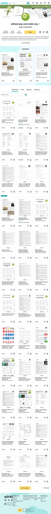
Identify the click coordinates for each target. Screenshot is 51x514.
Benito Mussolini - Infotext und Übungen (41, 378)
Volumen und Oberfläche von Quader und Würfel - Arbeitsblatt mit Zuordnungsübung (8, 442)
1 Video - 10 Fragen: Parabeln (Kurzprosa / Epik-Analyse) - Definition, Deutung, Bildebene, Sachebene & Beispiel (41, 184)
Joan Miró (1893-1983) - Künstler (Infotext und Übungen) (8, 184)
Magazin (15, 497)
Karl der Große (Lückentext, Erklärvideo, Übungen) (24, 378)
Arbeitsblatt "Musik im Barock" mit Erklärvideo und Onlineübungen (40, 120)
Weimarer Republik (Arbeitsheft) (6, 378)
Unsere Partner (26, 499)
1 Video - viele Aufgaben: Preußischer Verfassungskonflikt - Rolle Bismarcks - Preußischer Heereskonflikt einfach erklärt (41, 410)
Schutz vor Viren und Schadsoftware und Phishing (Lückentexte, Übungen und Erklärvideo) (41, 314)
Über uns (15, 499)
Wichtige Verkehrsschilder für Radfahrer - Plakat (8, 346)
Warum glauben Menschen (8, 314)
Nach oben (46, 488)
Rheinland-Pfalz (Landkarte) (22, 442)
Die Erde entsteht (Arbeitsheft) (23, 410)
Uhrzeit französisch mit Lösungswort (24, 346)
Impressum (43, 497)
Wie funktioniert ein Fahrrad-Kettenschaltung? (25, 314)
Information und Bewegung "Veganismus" (8, 474)
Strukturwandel (5, 250)
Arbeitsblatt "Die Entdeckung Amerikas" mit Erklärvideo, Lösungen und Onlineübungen (7, 73)
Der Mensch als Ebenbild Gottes (8, 120)
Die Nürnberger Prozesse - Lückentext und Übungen (41, 152)
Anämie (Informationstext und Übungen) (41, 282)
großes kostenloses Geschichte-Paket (23, 120)
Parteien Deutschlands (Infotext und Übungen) (40, 346)
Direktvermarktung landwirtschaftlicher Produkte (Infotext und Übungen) (24, 250)
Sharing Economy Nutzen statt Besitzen (41, 218)
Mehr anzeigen (26, 42)
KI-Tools (15, 505)
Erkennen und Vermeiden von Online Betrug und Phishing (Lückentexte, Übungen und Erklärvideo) (8, 282)
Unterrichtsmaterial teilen (28, 497)
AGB (41, 499)
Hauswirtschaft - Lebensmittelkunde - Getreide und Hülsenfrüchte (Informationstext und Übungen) (40, 474)
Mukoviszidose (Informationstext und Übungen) (40, 250)
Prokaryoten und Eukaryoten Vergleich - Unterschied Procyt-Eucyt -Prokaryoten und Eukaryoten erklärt (8, 152)
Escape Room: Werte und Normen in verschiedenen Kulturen (25, 474)
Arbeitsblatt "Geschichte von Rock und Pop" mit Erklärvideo (41, 73)
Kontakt (35, 499)
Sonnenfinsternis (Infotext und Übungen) (41, 442)
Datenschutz (43, 501)
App (14, 504)
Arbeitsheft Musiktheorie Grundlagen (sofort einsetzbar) (25, 73)
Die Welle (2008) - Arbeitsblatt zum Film (24, 218)
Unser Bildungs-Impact (18, 501)
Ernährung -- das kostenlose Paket (23, 152)
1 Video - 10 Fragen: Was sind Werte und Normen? (25, 184)
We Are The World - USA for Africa (8, 410)
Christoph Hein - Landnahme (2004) (23, 282)
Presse (14, 502)
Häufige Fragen (37, 497)
